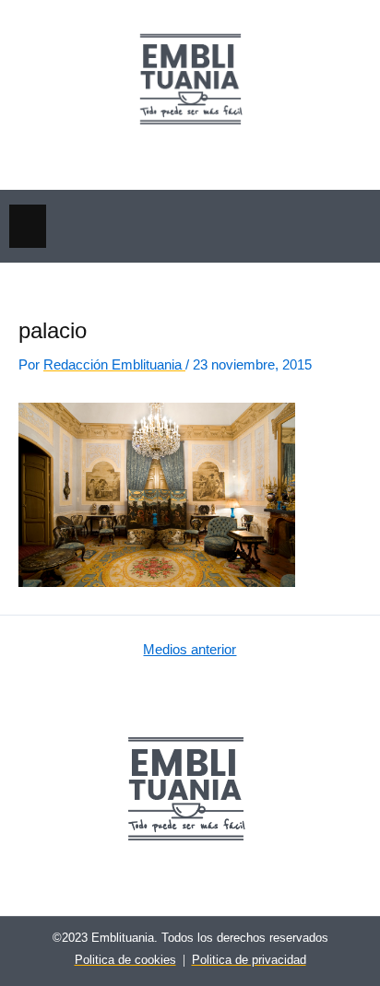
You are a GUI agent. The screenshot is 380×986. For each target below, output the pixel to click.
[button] (27, 226)
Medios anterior (189, 650)
